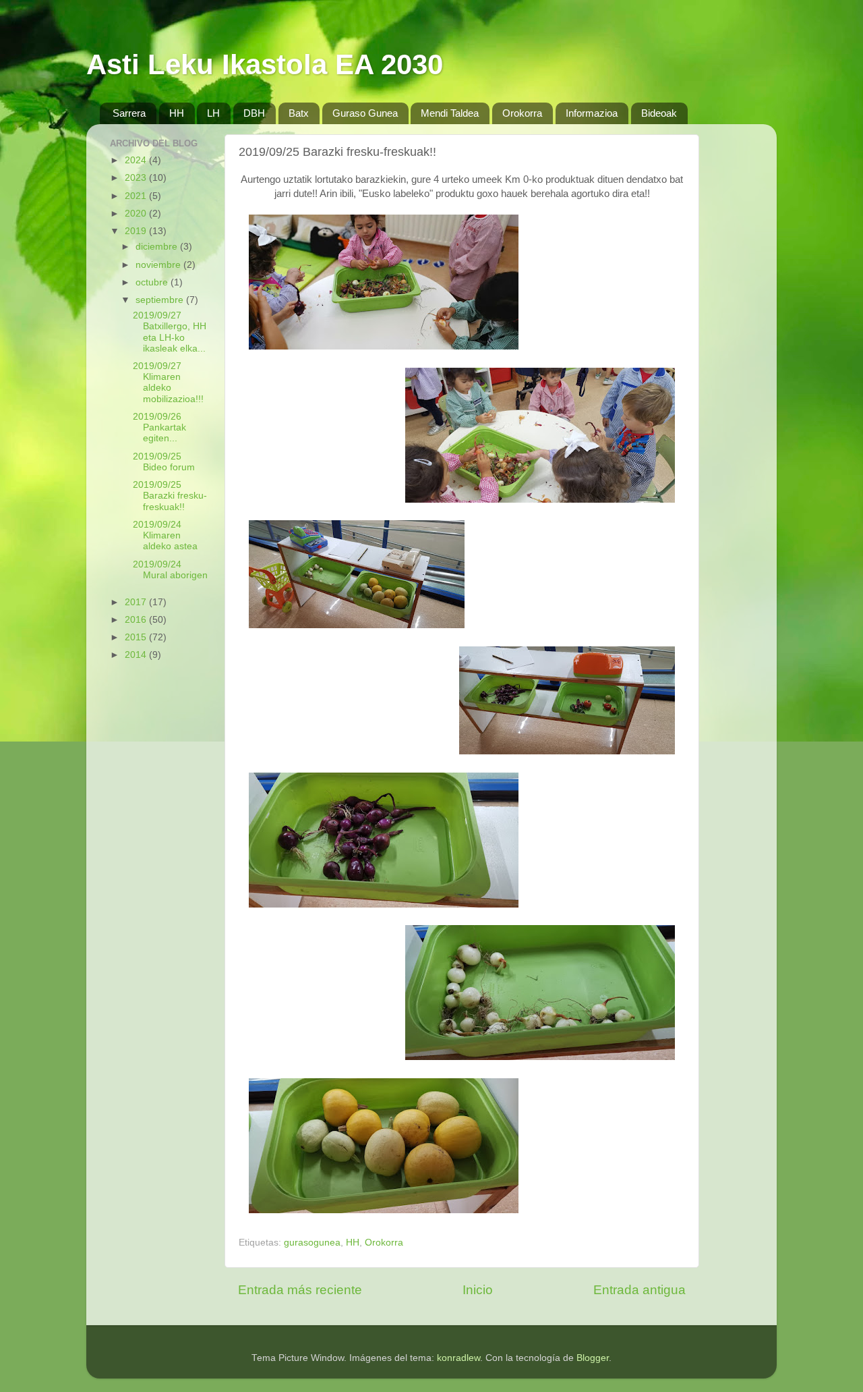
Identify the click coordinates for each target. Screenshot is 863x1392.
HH (176, 113)
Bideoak (659, 113)
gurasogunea (312, 1242)
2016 (137, 620)
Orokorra (522, 113)
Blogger (592, 1358)
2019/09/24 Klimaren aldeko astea (165, 535)
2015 (137, 637)
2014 (137, 655)
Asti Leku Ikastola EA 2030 (264, 64)
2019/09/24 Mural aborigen (170, 569)
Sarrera (129, 113)
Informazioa (592, 113)
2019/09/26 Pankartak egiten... (159, 427)
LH (213, 113)
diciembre (158, 247)
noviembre (159, 265)
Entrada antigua (639, 1290)
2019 (137, 231)
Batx (299, 113)
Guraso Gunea (365, 113)
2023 (137, 178)
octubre (153, 282)
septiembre (161, 300)
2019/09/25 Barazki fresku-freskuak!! (170, 495)
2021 (137, 196)
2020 (137, 213)
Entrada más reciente (300, 1290)
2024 (137, 160)
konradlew (458, 1358)
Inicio (478, 1290)
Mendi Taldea (450, 113)
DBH (254, 113)
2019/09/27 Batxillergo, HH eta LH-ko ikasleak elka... (169, 332)
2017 (137, 602)
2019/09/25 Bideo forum (164, 461)
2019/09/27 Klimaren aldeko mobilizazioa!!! (168, 382)
